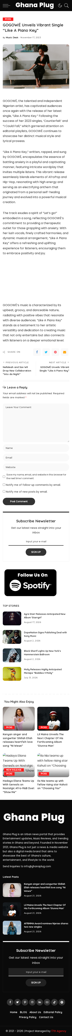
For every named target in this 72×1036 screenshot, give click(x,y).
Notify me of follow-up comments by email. (33, 485)
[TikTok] (54, 1002)
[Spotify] (62, 1002)
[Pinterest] (55, 352)
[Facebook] (37, 352)
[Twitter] (46, 352)
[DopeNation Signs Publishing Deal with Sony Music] (12, 637)
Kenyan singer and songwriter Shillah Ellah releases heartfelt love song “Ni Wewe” (45, 887)
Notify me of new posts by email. (26, 492)
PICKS (8, 19)
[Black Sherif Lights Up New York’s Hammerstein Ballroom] (12, 655)
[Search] (65, 5)
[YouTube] (47, 1002)
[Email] (64, 352)
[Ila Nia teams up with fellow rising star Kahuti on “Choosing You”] (53, 765)
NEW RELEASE (14, 770)
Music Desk (12, 38)
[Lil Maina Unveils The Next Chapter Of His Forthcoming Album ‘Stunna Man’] (53, 719)
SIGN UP (36, 552)
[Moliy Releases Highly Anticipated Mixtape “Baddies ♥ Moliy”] (12, 674)
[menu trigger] (7, 5)
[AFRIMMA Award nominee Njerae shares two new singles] (12, 928)
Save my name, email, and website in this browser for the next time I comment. (36, 476)
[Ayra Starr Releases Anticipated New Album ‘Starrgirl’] (12, 618)
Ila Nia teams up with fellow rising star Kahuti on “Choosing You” (52, 784)
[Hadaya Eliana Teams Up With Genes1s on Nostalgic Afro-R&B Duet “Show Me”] (19, 765)
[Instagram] (32, 1002)
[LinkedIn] (39, 1002)
